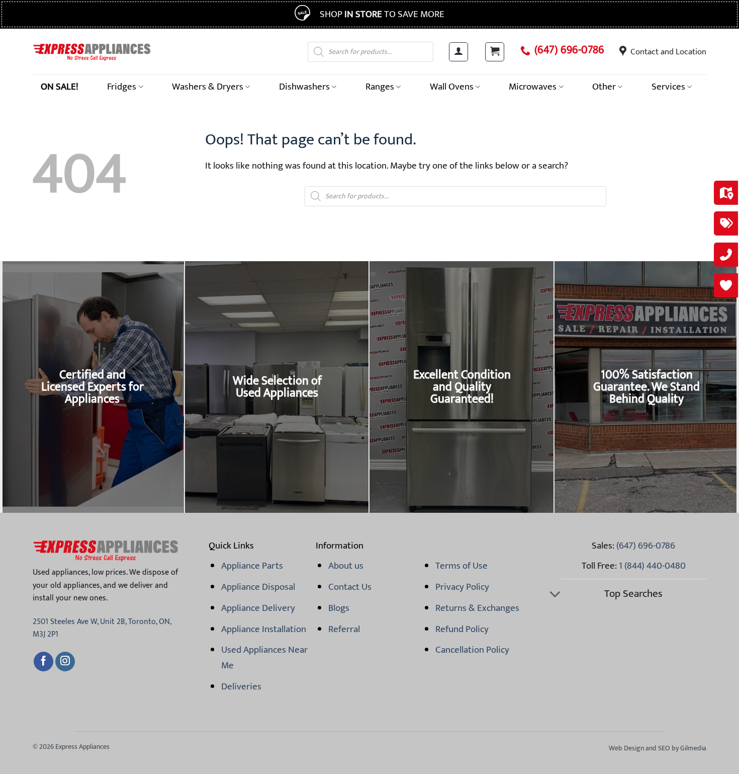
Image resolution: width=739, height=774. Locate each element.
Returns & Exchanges (477, 608)
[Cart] (494, 51)
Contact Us (350, 587)
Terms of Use (461, 566)
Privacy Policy (462, 587)
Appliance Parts (252, 566)
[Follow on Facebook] (43, 662)
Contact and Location (668, 52)
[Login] (458, 51)
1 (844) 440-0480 (652, 566)
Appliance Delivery (258, 608)
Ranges (379, 87)
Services (668, 87)
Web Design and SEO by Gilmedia (657, 748)
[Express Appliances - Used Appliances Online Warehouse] (92, 51)
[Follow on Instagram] (65, 662)
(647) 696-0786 (569, 50)
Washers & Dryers (207, 87)
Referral (344, 629)
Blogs (338, 608)
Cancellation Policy (472, 650)
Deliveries (241, 686)
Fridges (121, 87)
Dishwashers (304, 87)
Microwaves (533, 87)
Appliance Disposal (258, 587)
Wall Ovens (452, 87)
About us (345, 566)
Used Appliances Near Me (264, 657)
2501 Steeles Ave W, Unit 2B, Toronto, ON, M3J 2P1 (102, 628)
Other (604, 87)
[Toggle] (555, 595)
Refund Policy (462, 629)
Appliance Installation (263, 629)
